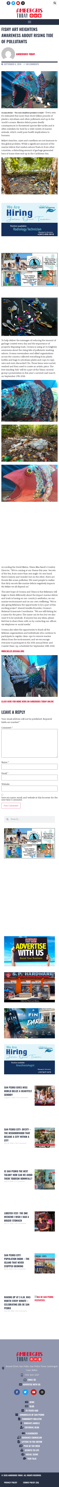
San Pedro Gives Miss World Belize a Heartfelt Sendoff (18, 1091)
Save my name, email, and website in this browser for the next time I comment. (29, 799)
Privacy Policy (10, 1482)
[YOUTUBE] (18, 3)
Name (5, 762)
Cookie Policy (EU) (31, 1482)
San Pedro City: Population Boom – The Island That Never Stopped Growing (16, 1260)
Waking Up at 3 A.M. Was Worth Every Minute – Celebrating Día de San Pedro (17, 1302)
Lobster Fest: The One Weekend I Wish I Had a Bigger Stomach (16, 1216)
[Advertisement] (29, 531)
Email (4, 773)
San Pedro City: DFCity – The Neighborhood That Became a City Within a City (17, 1135)
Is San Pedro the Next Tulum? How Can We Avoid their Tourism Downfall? (18, 1174)
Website (5, 784)
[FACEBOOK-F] (8, 3)
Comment (7, 728)
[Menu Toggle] (29, 22)
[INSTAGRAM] (23, 3)
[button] (55, 3)
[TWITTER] (13, 3)
